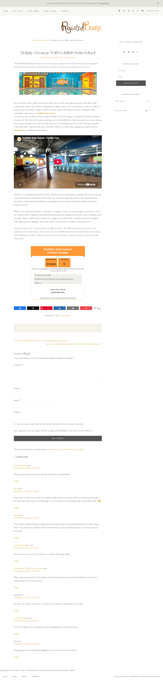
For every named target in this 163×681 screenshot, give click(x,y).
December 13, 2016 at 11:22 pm (27, 598)
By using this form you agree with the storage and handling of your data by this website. (54, 431)
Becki (16, 489)
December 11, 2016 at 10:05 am (26, 468)
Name (17, 388)
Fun (48, 57)
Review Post (70, 57)
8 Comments (65, 315)
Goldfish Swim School (45, 113)
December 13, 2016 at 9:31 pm (26, 548)
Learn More (104, 3)
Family (43, 57)
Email (17, 400)
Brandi (16, 515)
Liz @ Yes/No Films (21, 545)
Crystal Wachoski (21, 618)
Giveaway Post (57, 57)
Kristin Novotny (20, 465)
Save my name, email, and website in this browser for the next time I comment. (50, 424)
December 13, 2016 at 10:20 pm (27, 571)
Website (17, 412)
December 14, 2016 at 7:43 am (26, 621)
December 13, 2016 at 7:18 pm (26, 491)
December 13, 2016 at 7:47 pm (26, 518)
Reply (16, 481)
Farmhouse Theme (138, 676)
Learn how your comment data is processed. (65, 449)
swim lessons (19, 130)
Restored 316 (153, 676)
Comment (19, 365)
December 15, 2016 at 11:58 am (26, 644)
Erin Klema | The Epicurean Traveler (28, 568)
